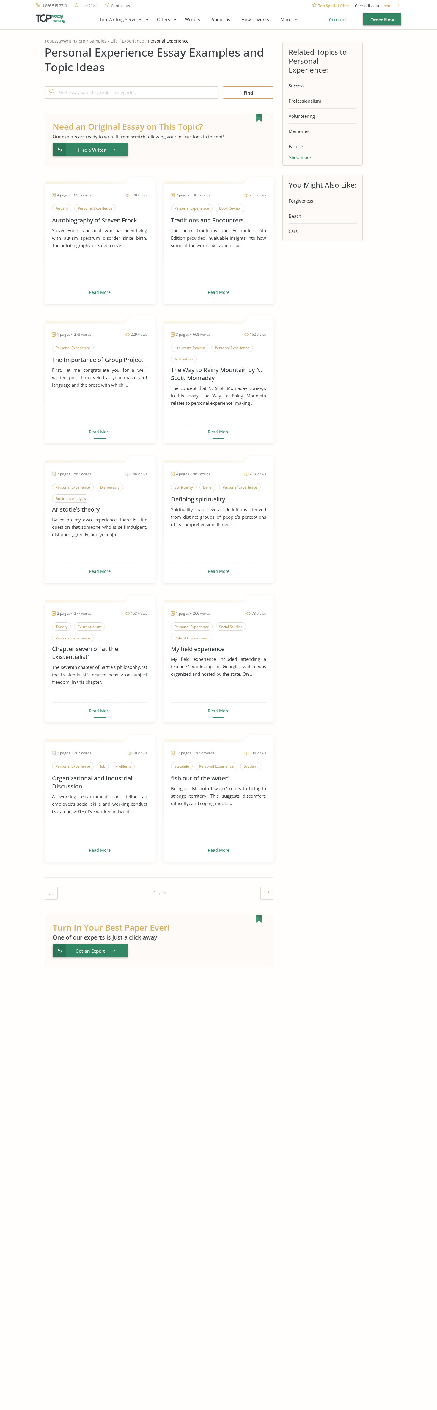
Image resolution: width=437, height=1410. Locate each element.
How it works (255, 19)
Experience (133, 41)
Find (248, 93)
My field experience (197, 649)
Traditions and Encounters (207, 220)
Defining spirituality (198, 499)
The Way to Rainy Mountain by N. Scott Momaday (216, 374)
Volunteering (302, 116)
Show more (300, 157)
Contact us (120, 6)
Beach (295, 216)
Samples (97, 41)
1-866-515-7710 (54, 6)
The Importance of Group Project (97, 360)
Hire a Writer (92, 150)
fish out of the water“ (200, 778)
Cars (293, 231)
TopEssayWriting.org (65, 41)
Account (337, 19)
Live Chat (89, 6)
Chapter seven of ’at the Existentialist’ (85, 653)
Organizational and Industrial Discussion (92, 782)
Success (296, 86)
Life (114, 41)
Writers (192, 19)
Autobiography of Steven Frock (94, 220)
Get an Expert (90, 951)
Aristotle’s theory (76, 509)
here (387, 6)
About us (220, 19)
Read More (100, 292)
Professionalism (305, 101)
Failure (296, 146)
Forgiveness (301, 201)
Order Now (382, 20)
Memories (299, 131)
